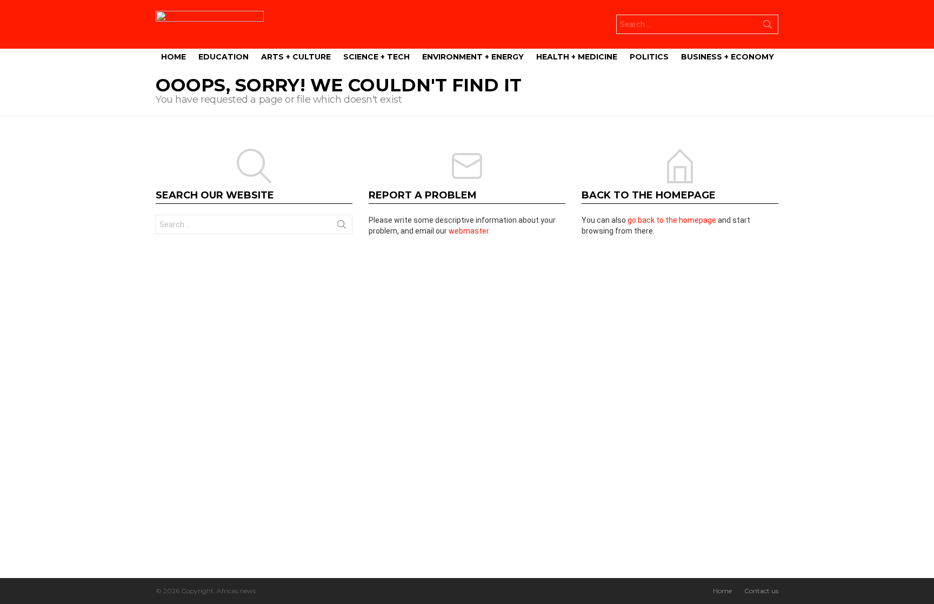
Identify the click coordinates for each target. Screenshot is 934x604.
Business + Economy (727, 57)
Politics (649, 57)
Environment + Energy (473, 57)
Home (173, 57)
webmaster (469, 231)
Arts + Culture (296, 57)
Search (767, 26)
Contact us (761, 591)
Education (223, 57)
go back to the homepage (672, 220)
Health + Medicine (576, 57)
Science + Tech (376, 57)
